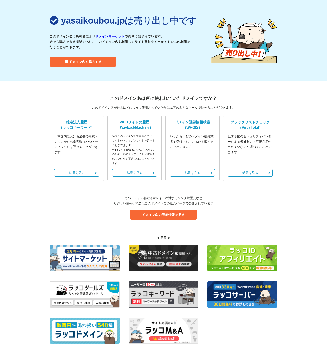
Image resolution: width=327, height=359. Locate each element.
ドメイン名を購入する (85, 61)
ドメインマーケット (110, 36)
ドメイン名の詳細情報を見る (163, 214)
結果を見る (77, 173)
